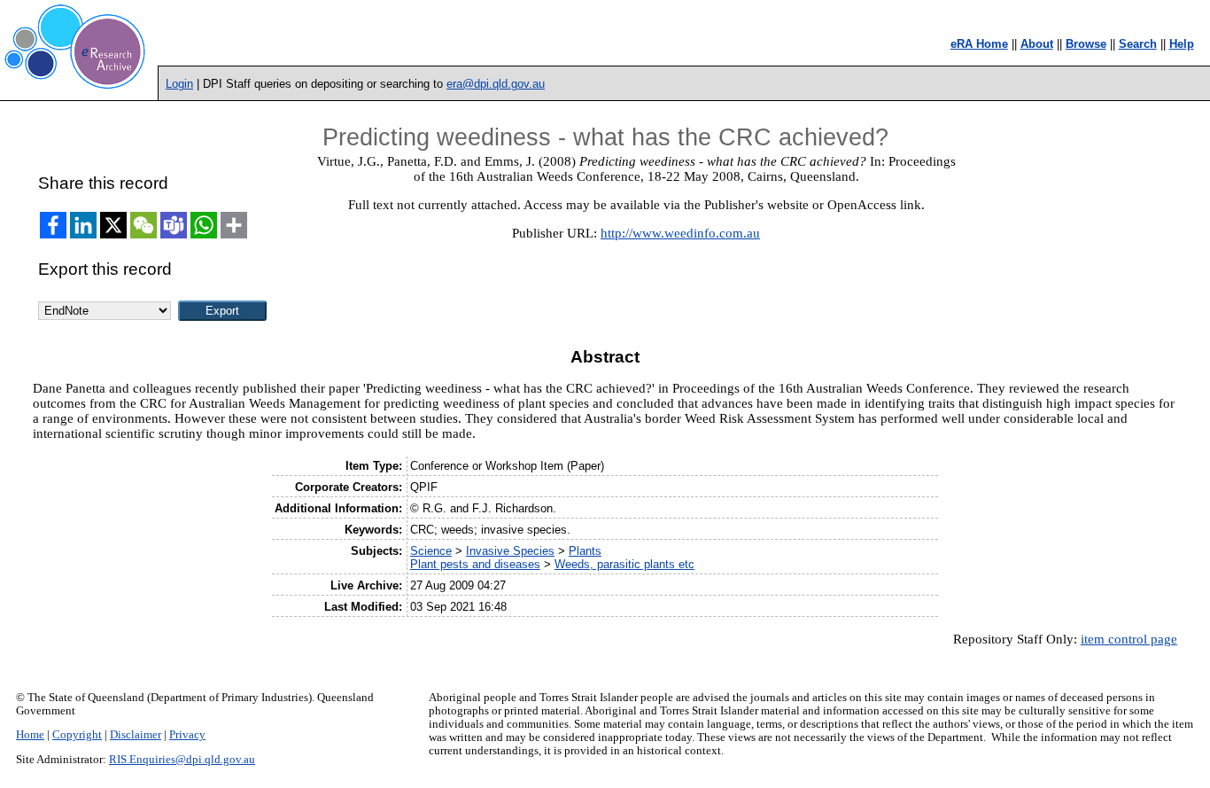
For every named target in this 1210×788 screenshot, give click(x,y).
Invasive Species (510, 551)
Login (179, 83)
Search (1138, 44)
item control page (1129, 639)
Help (1181, 44)
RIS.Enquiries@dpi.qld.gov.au (182, 759)
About (1036, 44)
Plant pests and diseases (475, 564)
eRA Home (979, 44)
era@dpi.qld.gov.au (495, 83)
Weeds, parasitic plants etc (624, 564)
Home (30, 735)
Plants (585, 551)
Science (431, 551)
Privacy (187, 735)
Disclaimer (135, 735)
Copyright (77, 735)
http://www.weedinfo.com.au (680, 233)
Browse (1086, 44)
